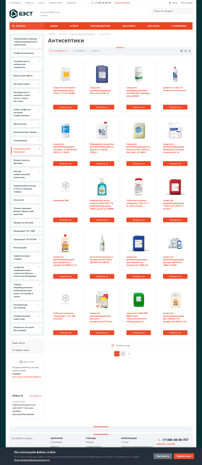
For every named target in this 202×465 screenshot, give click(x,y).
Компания (57, 438)
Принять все (184, 456)
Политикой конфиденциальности (31, 460)
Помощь (91, 438)
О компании (179, 26)
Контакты (154, 26)
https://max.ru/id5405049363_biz (27, 377)
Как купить (129, 26)
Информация (129, 438)
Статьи (124, 442)
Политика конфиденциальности (136, 446)
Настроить (163, 456)
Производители (100, 26)
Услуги (74, 26)
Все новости (35, 396)
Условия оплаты (94, 446)
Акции (54, 26)
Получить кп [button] (65, 107)
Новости (55, 446)
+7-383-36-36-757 (103, 3)
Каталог (21, 26)
